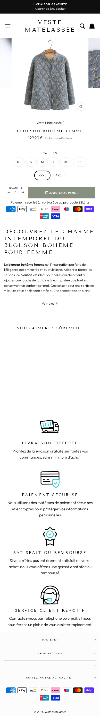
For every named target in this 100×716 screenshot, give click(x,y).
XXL (80, 162)
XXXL (42, 175)
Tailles (50, 153)
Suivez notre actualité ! (50, 677)
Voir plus (48, 303)
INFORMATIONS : (50, 653)
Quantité (16, 187)
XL (66, 162)
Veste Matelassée (49, 123)
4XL (59, 175)
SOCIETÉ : (50, 639)
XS (19, 162)
